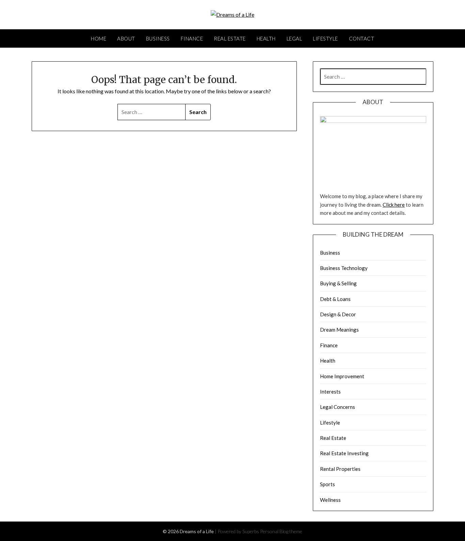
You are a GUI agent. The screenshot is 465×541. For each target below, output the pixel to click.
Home (98, 38)
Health (266, 38)
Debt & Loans (335, 299)
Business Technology (344, 268)
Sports (327, 484)
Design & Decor (338, 314)
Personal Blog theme (281, 531)
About (126, 38)
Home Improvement (342, 376)
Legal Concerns (337, 407)
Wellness (330, 500)
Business (158, 38)
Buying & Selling (338, 283)
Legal (294, 38)
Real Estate (230, 38)
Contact (361, 38)
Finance (192, 38)
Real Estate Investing (344, 453)
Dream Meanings (339, 330)
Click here (394, 205)
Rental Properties (340, 469)
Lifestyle (325, 38)
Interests (330, 391)
